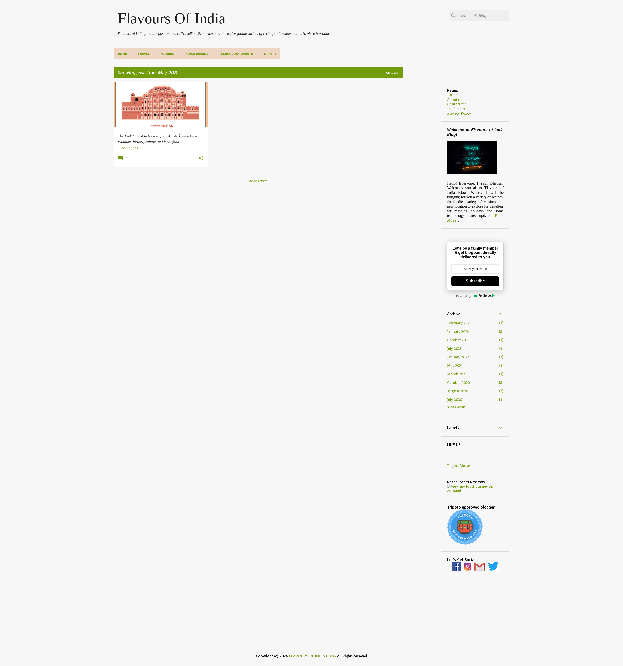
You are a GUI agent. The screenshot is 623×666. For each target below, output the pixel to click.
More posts (258, 181)
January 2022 (458, 357)
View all (392, 73)
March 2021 (457, 374)
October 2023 (458, 340)
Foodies (167, 53)
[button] (201, 158)
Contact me (457, 104)
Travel (144, 53)
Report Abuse (458, 465)
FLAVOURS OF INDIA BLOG (312, 656)
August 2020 (457, 391)
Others (270, 53)
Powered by (463, 296)
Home (122, 53)
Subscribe (475, 281)
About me (455, 99)
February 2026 (459, 323)
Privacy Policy (459, 113)
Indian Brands (196, 53)
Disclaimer (456, 109)
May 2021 (455, 365)
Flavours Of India (172, 18)
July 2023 (454, 348)
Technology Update (236, 53)
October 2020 (458, 382)
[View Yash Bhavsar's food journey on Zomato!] (475, 491)
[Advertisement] (422, 155)
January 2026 (458, 331)
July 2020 (454, 400)
